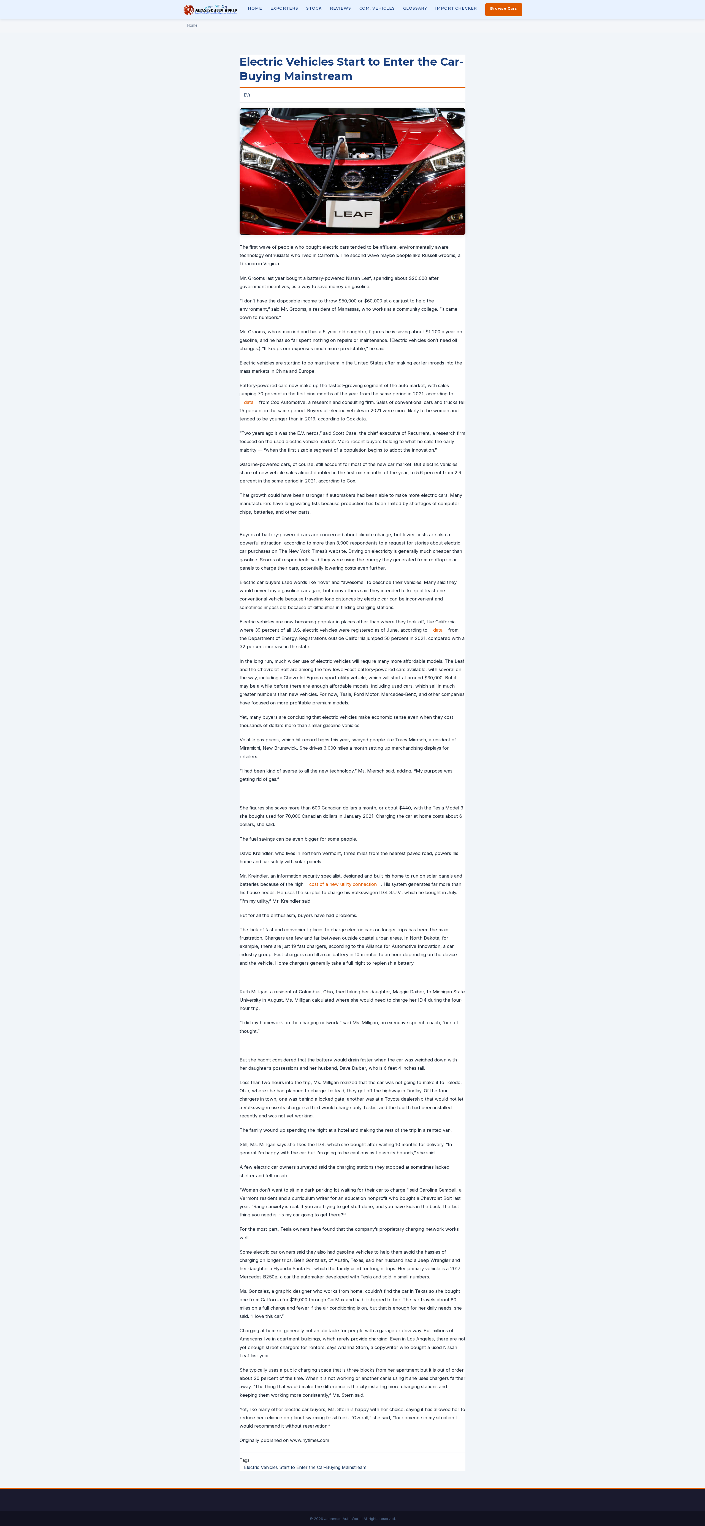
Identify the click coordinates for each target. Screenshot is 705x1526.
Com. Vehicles (377, 8)
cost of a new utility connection (343, 884)
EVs (247, 95)
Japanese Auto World (210, 10)
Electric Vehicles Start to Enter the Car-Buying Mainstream (305, 1467)
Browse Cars (503, 8)
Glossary (415, 8)
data (248, 402)
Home (255, 8)
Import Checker (456, 8)
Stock (313, 8)
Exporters (284, 8)
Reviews (340, 8)
